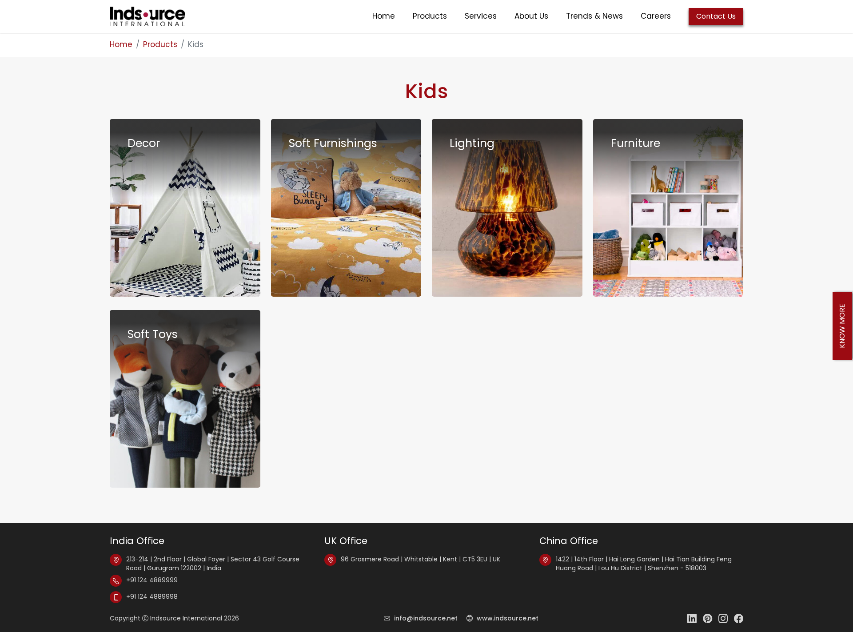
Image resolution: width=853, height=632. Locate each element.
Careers (656, 16)
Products (430, 16)
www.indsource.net (506, 618)
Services (481, 16)
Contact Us (716, 16)
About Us (531, 16)
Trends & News (594, 16)
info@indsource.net (426, 618)
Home (383, 16)
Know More (842, 326)
